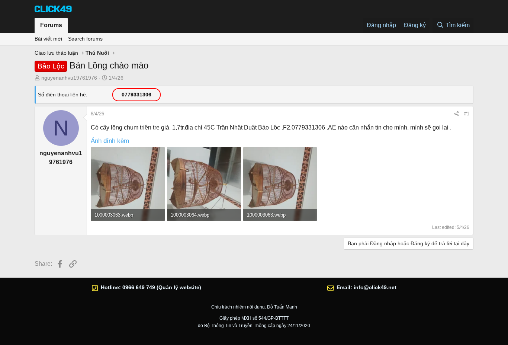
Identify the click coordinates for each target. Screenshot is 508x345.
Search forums (85, 39)
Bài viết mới (48, 39)
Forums (51, 25)
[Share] (456, 114)
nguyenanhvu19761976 (69, 78)
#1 (466, 113)
